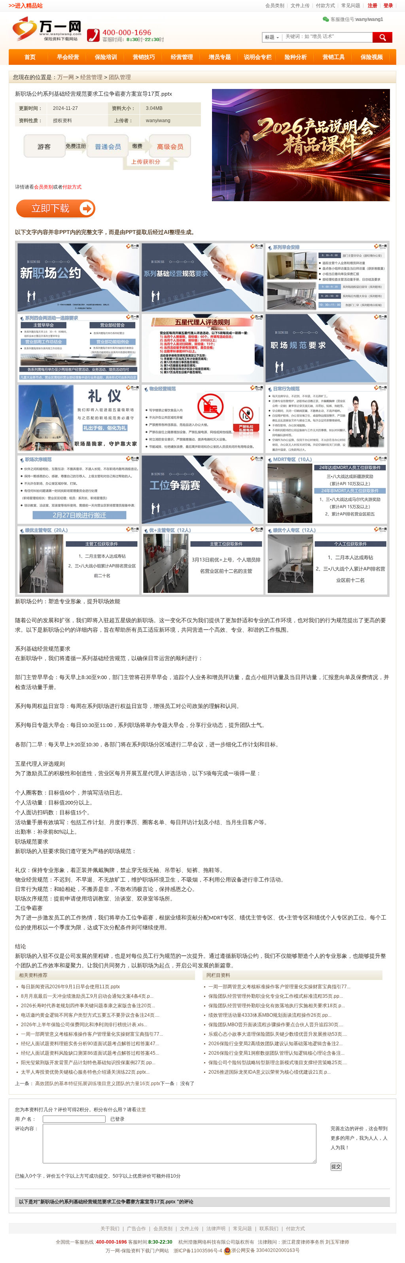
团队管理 (120, 77)
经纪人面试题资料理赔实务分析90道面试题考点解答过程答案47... (90, 1043)
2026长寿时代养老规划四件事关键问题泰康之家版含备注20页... (88, 1005)
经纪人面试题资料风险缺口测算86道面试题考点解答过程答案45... (90, 1053)
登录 (388, 5)
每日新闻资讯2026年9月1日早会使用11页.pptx (70, 986)
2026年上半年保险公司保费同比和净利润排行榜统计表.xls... (84, 1024)
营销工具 (334, 57)
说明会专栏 (258, 57)
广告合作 (136, 1228)
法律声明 (215, 1228)
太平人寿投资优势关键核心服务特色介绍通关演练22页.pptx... (85, 1072)
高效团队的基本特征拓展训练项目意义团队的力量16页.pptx (97, 1083)
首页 (30, 57)
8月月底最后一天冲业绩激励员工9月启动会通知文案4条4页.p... (87, 996)
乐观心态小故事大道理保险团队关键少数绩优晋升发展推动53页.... (277, 1034)
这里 (141, 1109)
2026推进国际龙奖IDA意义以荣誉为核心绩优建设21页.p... (269, 1072)
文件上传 (300, 5)
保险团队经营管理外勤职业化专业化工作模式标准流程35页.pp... (275, 996)
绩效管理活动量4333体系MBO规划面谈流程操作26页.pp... (269, 1015)
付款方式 (325, 5)
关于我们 (109, 1228)
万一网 (65, 77)
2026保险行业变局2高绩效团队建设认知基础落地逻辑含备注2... (275, 1043)
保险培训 (106, 57)
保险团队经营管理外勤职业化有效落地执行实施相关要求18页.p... (276, 1005)
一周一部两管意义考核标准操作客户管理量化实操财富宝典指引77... (92, 1034)
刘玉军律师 (337, 1242)
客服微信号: (354, 19)
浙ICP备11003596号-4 (198, 1251)
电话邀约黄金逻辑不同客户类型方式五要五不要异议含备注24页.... (90, 1015)
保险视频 (372, 57)
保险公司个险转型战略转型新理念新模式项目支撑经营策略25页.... (277, 1062)
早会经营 (68, 57)
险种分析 (296, 57)
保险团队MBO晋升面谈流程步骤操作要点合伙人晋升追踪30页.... (275, 1024)
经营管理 (182, 57)
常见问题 (350, 5)
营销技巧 (144, 57)
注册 (372, 5)
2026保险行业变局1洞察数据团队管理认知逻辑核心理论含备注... (276, 1053)
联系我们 (268, 1228)
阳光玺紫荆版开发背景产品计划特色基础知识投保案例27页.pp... (88, 1062)
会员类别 (274, 5)
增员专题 (220, 57)
